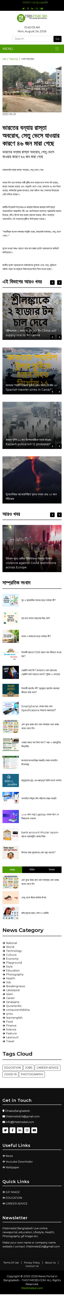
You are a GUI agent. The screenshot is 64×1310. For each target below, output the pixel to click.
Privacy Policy (32, 1262)
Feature (11, 1033)
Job (8, 982)
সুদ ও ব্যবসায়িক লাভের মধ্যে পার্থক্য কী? (38, 600)
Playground (14, 962)
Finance (11, 1025)
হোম (4, 59)
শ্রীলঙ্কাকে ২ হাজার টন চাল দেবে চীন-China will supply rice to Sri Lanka (31, 333)
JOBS (28, 1067)
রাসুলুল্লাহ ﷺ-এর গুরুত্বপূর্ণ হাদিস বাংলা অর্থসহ (41, 780)
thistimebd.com (32, 1288)
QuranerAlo (13, 1005)
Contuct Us (32, 1266)
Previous (52, 282)
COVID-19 (10, 1074)
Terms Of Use (11, 1262)
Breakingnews (15, 986)
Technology (14, 950)
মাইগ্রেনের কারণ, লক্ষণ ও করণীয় (35, 913)
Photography (15, 974)
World (14, 59)
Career (10, 998)
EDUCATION (12, 1067)
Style (9, 966)
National (11, 943)
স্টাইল (32, 869)
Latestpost (13, 990)
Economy (12, 958)
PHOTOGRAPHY (32, 1074)
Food (9, 1021)
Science (11, 1029)
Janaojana (12, 1002)
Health (10, 978)
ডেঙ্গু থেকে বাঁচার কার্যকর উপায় (33, 897)
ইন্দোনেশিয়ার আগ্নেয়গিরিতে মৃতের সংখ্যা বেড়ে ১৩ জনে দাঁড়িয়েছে (31, 497)
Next (59, 282)
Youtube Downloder (19, 1161)
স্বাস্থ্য (12, 869)
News (9, 1156)
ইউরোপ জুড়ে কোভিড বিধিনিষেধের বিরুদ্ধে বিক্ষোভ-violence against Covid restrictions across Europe (31, 563)
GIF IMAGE (13, 1192)
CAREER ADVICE (48, 1067)
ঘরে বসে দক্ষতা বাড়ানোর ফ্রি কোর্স (35, 618)
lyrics (9, 1013)
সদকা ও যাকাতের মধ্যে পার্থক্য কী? (36, 636)
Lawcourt (12, 1037)
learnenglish (14, 1017)
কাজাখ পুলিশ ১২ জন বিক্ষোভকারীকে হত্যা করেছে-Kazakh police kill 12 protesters (29, 442)
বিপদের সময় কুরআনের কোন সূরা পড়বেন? (38, 852)
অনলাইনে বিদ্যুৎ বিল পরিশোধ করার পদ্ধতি (38, 798)
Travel (10, 1041)
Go (57, 38)
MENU (7, 49)
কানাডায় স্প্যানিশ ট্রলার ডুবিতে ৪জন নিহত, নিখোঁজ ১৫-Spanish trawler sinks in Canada (32, 387)
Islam (9, 994)
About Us (50, 1262)
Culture (11, 954)
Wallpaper (12, 1167)
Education (13, 970)
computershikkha (18, 1009)
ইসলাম (51, 869)
